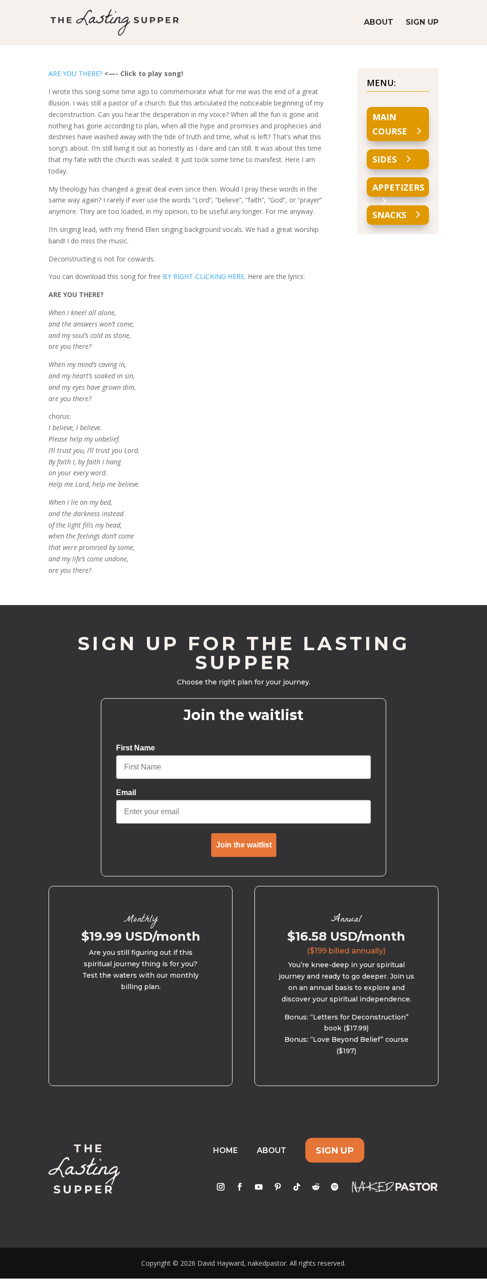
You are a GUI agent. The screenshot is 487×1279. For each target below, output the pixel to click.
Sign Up (422, 23)
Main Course (389, 124)
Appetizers (398, 187)
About (378, 23)
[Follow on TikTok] (296, 1186)
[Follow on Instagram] (220, 1186)
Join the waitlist (244, 845)
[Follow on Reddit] (315, 1186)
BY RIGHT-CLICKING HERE (203, 276)
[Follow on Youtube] (258, 1186)
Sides (384, 159)
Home (225, 1150)
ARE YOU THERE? (75, 73)
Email (126, 793)
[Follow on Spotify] (334, 1186)
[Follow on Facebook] (239, 1186)
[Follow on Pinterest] (277, 1186)
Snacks (389, 215)
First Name (135, 748)
